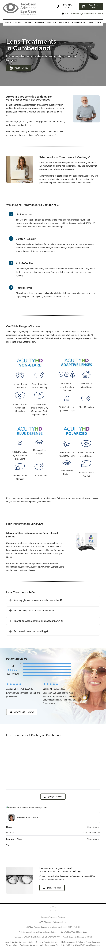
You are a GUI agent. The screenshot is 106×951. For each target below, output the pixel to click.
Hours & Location (13, 23)
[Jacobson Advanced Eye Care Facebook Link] (53, 909)
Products (51, 23)
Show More (48, 703)
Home (6, 942)
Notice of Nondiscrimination (47, 942)
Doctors (28, 23)
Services (63, 23)
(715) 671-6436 (74, 927)
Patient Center (78, 23)
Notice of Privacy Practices (89, 942)
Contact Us (94, 23)
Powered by (37, 937)
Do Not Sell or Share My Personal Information (81, 945)
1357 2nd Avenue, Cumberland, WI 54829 (84, 14)
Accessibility (28, 942)
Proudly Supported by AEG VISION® (77, 937)
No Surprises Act (68, 942)
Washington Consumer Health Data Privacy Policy (40, 945)
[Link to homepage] (25, 9)
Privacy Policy (11, 945)
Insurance (39, 23)
